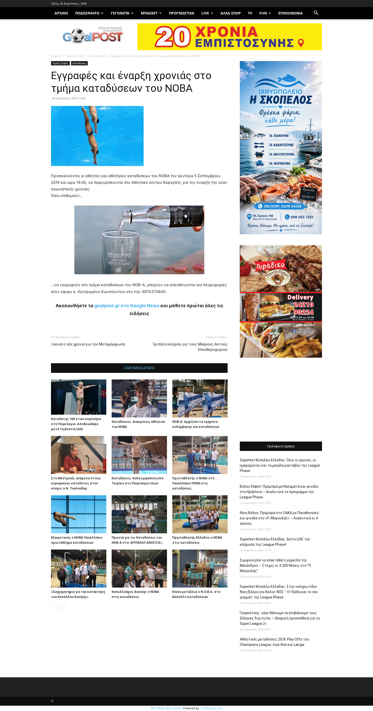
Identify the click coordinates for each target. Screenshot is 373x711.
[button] (316, 13)
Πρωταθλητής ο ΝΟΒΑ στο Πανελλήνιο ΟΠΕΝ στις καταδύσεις (193, 483)
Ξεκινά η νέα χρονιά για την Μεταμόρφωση (88, 344)
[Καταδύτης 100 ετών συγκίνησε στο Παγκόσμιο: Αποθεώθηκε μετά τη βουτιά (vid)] (78, 397)
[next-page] (62, 607)
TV (250, 13)
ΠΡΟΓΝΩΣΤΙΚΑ (181, 13)
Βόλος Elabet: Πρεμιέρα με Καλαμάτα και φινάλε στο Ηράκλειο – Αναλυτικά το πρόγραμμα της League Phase (279, 491)
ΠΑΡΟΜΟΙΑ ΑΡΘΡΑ (139, 368)
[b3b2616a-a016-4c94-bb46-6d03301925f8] (139, 278)
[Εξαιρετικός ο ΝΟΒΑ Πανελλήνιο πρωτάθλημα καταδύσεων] (78, 514)
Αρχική (56, 56)
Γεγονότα (120, 13)
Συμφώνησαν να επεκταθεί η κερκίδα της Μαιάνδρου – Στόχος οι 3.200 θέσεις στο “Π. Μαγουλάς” (276, 565)
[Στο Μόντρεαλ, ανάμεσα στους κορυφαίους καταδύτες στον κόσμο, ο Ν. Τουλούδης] (78, 455)
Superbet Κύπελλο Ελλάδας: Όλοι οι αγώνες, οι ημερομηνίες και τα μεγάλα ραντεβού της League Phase (280, 465)
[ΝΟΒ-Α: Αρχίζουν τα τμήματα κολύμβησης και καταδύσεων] (200, 398)
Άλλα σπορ (231, 13)
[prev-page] (54, 607)
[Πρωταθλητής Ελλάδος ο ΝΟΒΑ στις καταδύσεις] (200, 514)
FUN (263, 13)
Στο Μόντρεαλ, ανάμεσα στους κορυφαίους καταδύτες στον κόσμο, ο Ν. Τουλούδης (76, 483)
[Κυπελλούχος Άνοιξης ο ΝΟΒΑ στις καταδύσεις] (139, 569)
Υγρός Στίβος (75, 56)
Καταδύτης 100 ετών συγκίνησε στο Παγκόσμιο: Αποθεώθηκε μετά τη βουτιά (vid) (76, 424)
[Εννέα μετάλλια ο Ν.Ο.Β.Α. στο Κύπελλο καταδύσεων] (200, 569)
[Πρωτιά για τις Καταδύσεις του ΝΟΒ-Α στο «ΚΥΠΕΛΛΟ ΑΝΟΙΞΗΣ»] (139, 514)
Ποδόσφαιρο (87, 13)
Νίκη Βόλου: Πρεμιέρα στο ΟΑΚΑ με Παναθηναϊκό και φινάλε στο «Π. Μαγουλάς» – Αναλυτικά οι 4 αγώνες (279, 518)
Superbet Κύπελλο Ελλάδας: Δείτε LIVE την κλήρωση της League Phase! (275, 541)
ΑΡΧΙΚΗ (61, 13)
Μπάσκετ (149, 13)
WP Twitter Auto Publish (166, 708)
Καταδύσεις (97, 56)
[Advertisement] (281, 400)
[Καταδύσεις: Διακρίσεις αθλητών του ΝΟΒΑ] (139, 398)
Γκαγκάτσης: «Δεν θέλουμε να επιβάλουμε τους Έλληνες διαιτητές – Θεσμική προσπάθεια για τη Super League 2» (280, 618)
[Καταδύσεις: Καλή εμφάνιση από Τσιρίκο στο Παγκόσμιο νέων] (139, 455)
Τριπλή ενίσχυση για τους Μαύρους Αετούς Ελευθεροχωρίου (190, 347)
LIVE (205, 13)
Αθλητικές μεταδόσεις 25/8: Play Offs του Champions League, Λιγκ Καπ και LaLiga (274, 642)
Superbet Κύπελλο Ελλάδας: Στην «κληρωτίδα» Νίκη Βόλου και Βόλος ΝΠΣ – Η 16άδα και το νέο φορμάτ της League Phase (279, 592)
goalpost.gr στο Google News (126, 305)
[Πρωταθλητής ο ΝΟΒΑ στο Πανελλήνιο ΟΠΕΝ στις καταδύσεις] (200, 455)
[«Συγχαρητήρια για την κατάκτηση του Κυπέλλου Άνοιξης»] (78, 569)
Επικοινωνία (290, 13)
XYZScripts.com (212, 708)
